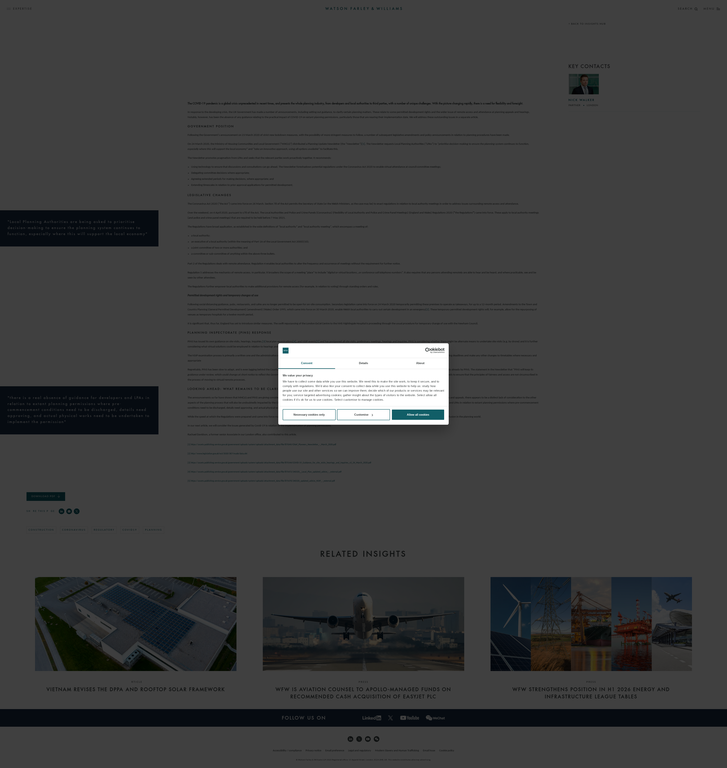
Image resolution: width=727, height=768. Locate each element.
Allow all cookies (418, 414)
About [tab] (420, 363)
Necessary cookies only (309, 414)
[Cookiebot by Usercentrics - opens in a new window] (428, 350)
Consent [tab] (306, 363)
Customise (361, 414)
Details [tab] (363, 363)
